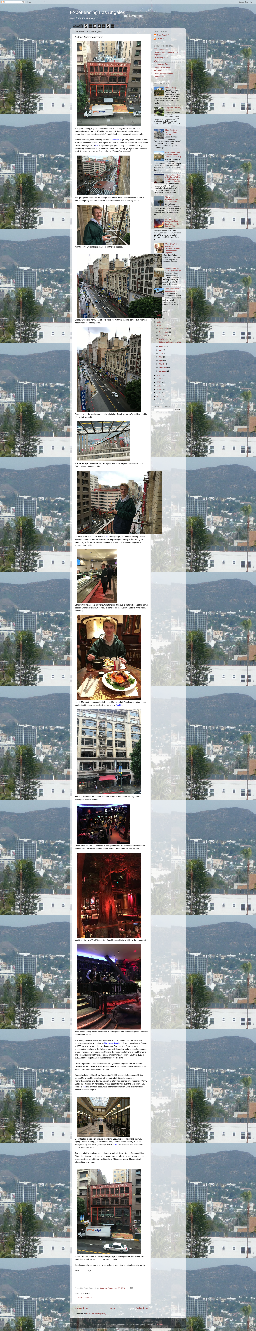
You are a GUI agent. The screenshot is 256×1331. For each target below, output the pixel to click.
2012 (159, 386)
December (163, 329)
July (161, 350)
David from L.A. (163, 35)
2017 (159, 322)
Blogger (160, 1324)
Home (112, 1308)
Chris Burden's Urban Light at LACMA (171, 132)
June (161, 353)
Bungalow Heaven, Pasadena (173, 109)
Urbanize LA (159, 77)
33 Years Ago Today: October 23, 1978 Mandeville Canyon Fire (173, 223)
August (162, 346)
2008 (159, 400)
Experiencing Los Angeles (97, 12)
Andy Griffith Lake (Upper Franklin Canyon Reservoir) (173, 154)
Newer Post (81, 1308)
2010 (159, 393)
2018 (159, 318)
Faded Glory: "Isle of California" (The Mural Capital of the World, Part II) (172, 178)
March (162, 364)
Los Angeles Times (162, 64)
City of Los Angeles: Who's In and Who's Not (172, 199)
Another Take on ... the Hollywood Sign (173, 270)
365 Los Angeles (161, 49)
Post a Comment (85, 1298)
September (164, 339)
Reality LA (158, 71)
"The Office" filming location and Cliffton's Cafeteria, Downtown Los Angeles (173, 248)
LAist (156, 61)
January (162, 371)
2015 (159, 375)
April (161, 360)
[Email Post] (131, 1288)
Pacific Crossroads (162, 67)
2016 (159, 326)
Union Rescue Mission (163, 74)
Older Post (142, 1308)
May (161, 357)
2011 (159, 389)
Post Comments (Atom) (96, 1314)
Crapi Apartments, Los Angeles (172, 290)
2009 (159, 396)
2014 (159, 379)
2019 (159, 315)
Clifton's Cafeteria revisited (170, 342)
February (163, 367)
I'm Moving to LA (161, 58)
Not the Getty (170, 88)
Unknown (161, 39)
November (163, 332)
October (162, 335)
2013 (159, 382)
